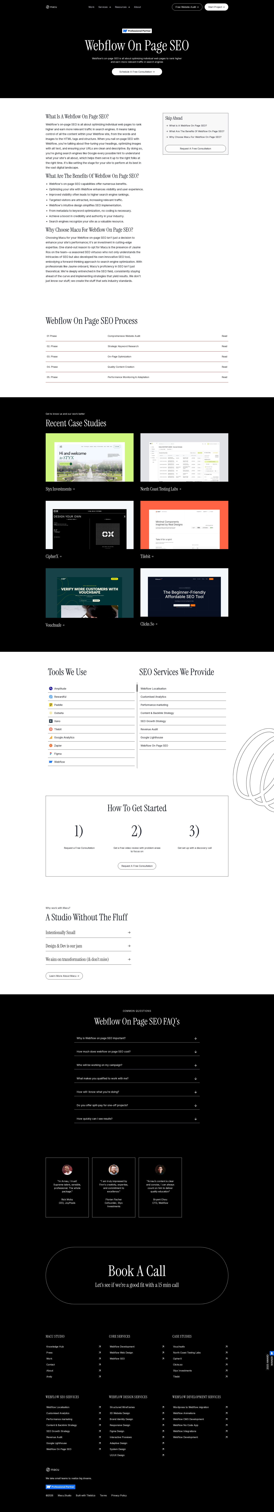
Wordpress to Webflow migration (191, 1407)
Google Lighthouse (56, 1443)
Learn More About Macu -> (64, 975)
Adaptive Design (118, 1443)
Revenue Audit (54, 1437)
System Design (118, 1449)
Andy (49, 1376)
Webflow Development (122, 1346)
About (137, 7)
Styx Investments (182, 1370)
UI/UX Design (117, 1455)
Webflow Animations (184, 1413)
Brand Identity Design (121, 1419)
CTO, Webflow (160, 1202)
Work (91, 7)
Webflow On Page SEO (58, 1449)
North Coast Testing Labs (187, 1352)
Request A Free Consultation (195, 148)
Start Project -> (216, 7)
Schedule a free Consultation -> (137, 71)
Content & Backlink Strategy (61, 1425)
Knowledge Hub (55, 1346)
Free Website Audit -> (187, 7)
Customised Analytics (57, 1413)
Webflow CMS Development (188, 1419)
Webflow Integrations (184, 1431)
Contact (50, 1364)
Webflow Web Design (121, 1352)
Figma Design (117, 1431)
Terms (103, 1495)
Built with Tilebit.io (85, 1495)
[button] (104, 7)
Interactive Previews (121, 1437)
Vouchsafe (179, 1346)
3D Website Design (120, 1413)
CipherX (177, 1358)
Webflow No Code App (185, 1425)
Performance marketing (59, 1419)
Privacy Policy (119, 1495)
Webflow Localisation (57, 1407)
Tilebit (176, 1376)
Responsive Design (120, 1425)
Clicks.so (178, 1364)
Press (49, 1352)
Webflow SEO (117, 1358)
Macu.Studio (64, 1495)
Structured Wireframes (122, 1407)
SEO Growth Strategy (58, 1431)
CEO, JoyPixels (67, 1202)
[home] (51, 7)
